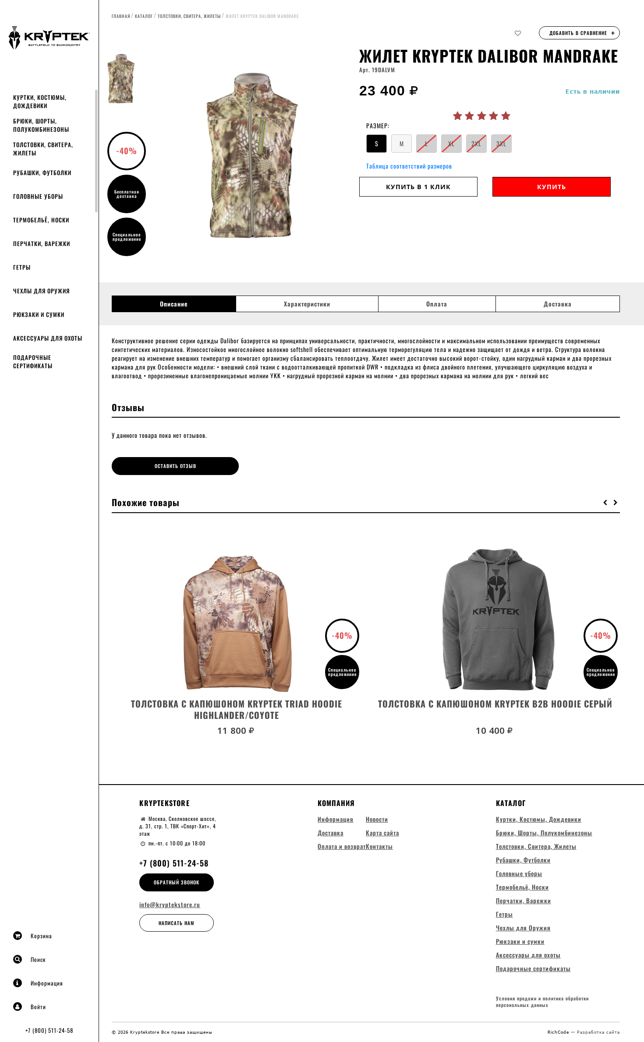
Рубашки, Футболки (42, 172)
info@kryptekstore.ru (169, 904)
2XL (476, 143)
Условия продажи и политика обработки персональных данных (542, 1002)
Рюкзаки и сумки (38, 314)
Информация (47, 983)
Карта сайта (382, 832)
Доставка (558, 304)
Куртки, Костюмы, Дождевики (40, 101)
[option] (250, 155)
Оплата (436, 304)
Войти (38, 1006)
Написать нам (177, 922)
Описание (174, 304)
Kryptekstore (164, 803)
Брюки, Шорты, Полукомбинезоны (41, 125)
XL (451, 143)
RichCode (559, 1032)
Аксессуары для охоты (47, 338)
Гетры (22, 267)
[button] (605, 502)
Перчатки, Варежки (41, 243)
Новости (377, 819)
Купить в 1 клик (418, 187)
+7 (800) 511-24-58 (49, 1030)
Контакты (379, 846)
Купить (551, 187)
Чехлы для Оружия (41, 290)
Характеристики (307, 304)
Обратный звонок (176, 882)
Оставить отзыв (175, 465)
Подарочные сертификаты (33, 361)
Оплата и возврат (342, 846)
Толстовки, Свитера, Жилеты (43, 148)
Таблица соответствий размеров (409, 165)
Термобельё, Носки (41, 219)
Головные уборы (38, 196)
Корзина (41, 935)
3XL (501, 143)
